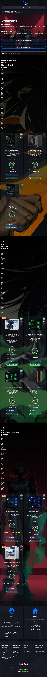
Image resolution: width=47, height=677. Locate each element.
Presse (25, 650)
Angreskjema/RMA (5, 650)
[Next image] (21, 141)
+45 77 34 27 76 (13, 621)
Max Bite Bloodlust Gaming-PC (35, 334)
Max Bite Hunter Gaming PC (12, 334)
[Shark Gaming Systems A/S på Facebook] (20, 664)
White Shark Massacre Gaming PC (12, 562)
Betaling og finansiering (17, 655)
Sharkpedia (26, 648)
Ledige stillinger (27, 651)
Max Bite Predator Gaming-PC (35, 150)
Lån (13, 656)
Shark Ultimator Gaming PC (12, 511)
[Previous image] (3, 141)
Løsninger (3, 654)
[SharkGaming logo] (23, 3)
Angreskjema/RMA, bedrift (6, 657)
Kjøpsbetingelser (16, 647)
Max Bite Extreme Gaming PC (12, 150)
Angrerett (14, 650)
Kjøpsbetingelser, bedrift (6, 658)
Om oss (25, 647)
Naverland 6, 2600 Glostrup (35, 621)
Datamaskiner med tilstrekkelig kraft (24, 40)
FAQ (2, 648)
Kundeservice (4, 647)
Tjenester (14, 651)
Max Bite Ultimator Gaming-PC (12, 386)
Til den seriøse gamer (24, 43)
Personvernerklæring (16, 648)
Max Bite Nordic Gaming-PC (35, 386)
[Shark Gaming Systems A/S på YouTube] (27, 664)
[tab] (11, 198)
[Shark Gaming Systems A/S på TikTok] (25, 664)
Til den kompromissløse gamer (24, 47)
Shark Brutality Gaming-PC (35, 511)
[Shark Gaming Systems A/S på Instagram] (22, 664)
